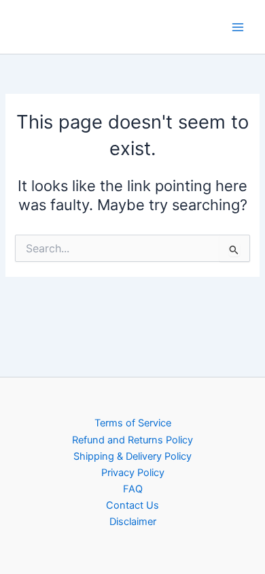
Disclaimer (132, 522)
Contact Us (132, 505)
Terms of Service (132, 423)
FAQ (133, 489)
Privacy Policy (132, 473)
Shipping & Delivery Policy (132, 456)
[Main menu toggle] (237, 26)
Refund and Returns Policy (132, 440)
